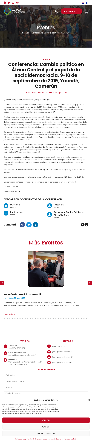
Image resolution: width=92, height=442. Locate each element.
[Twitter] (9, 2)
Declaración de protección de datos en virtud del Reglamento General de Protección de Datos (46, 439)
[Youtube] (17, 2)
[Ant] (83, 224)
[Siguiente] (86, 224)
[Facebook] (5, 2)
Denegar (46, 427)
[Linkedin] (13, 2)
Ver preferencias (46, 433)
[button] (88, 400)
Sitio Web (25, 33)
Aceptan (46, 420)
